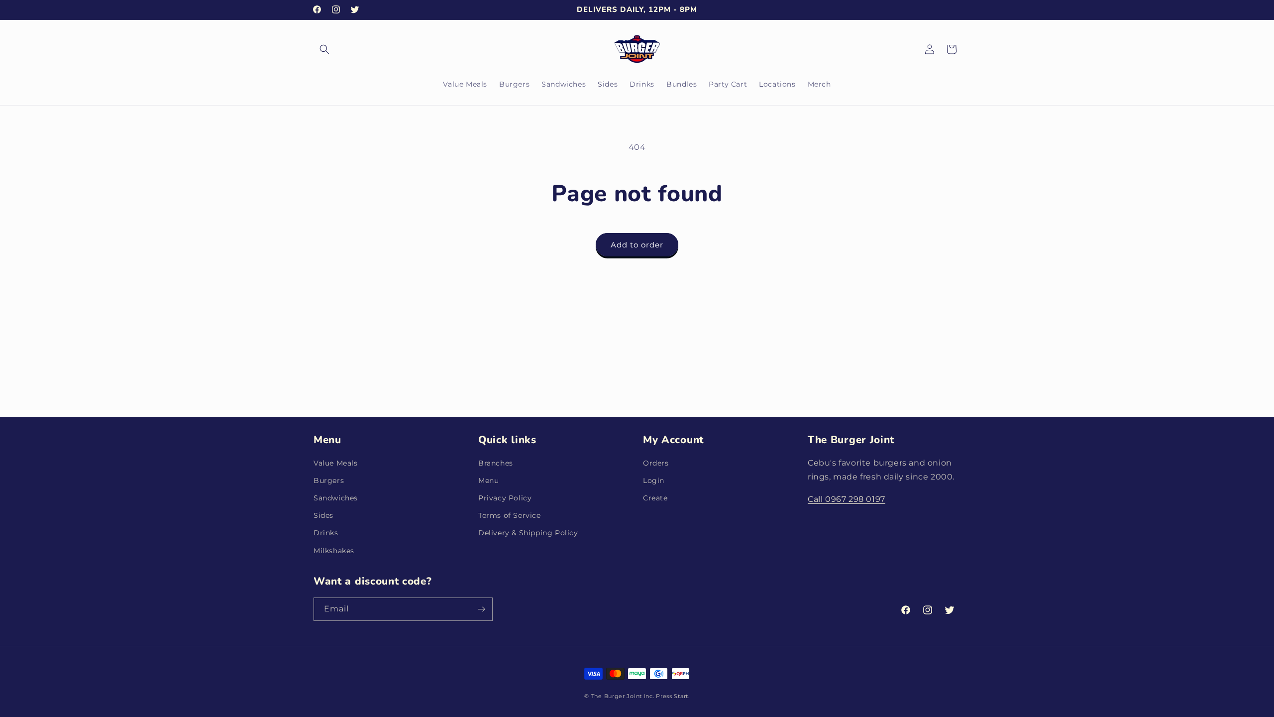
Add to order (637, 244)
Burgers (329, 480)
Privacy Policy (504, 497)
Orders (656, 463)
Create (655, 497)
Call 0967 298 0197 (846, 499)
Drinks (326, 532)
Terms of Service (509, 515)
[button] (324, 49)
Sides (323, 515)
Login (653, 480)
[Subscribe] (481, 609)
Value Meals (336, 463)
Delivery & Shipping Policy (528, 532)
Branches (495, 463)
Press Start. (672, 696)
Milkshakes (334, 550)
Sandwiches (336, 497)
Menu (488, 480)
